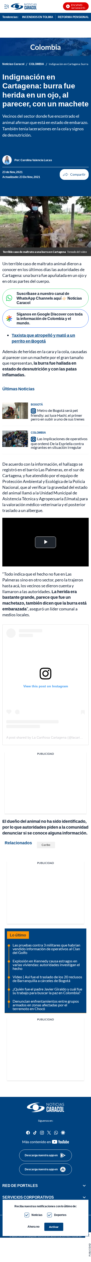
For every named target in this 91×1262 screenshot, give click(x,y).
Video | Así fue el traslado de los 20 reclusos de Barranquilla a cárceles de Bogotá (47, 979)
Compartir (74, 174)
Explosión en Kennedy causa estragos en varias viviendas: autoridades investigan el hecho (46, 965)
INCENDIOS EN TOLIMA (37, 17)
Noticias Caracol (13, 64)
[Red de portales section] (84, 1185)
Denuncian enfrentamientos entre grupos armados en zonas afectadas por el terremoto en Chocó (46, 1005)
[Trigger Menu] (6, 6)
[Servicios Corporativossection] (84, 1197)
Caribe (46, 845)
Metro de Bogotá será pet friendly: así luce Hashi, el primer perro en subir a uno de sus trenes (57, 414)
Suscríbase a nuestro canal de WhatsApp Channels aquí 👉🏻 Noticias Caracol (49, 298)
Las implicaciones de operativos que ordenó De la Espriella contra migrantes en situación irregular (59, 443)
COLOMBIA (36, 64)
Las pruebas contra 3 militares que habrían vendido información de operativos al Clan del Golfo (46, 949)
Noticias (37, 1215)
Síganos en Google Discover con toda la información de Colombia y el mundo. (50, 318)
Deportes (60, 1215)
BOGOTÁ (37, 404)
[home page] (45, 1107)
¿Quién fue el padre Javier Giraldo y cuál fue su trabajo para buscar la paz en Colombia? (47, 991)
